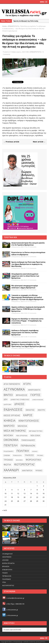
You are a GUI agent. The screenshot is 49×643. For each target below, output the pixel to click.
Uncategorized (7, 554)
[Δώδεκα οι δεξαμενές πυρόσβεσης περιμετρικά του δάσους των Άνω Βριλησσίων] (6, 334)
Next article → (39, 141)
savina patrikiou (40, 642)
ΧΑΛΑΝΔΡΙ (11, 470)
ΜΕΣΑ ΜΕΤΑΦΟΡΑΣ (15, 430)
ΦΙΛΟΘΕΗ (19, 460)
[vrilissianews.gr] (24, 12)
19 (18, 497)
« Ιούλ (4, 510)
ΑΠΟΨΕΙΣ (5, 560)
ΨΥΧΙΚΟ (39, 470)
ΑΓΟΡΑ (27, 383)
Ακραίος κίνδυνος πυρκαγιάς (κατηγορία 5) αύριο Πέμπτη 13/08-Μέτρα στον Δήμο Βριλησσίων (28, 309)
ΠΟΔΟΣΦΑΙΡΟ (8, 451)
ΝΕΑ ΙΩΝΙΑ (35, 435)
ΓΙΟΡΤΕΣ (35, 395)
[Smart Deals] (20, 169)
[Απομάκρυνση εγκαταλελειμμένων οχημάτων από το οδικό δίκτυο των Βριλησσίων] (6, 277)
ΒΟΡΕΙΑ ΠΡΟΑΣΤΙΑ (8, 563)
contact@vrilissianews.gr (15, 598)
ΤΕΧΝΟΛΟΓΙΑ (17, 455)
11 (12, 493)
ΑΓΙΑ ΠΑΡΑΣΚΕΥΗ (12, 384)
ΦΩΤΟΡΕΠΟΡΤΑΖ (24, 464)
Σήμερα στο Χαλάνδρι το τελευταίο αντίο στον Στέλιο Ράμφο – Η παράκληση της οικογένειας (27, 321)
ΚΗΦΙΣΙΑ (9, 420)
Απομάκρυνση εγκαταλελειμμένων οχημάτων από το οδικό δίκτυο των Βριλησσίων (25, 276)
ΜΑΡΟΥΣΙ (9, 426)
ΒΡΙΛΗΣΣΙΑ (5, 566)
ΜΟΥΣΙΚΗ (8, 435)
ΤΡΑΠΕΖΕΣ (29, 455)
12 (18, 493)
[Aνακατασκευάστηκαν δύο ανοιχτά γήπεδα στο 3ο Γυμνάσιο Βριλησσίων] (6, 246)
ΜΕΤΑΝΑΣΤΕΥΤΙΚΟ (35, 431)
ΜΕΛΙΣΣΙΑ (22, 425)
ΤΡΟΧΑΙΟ (8, 459)
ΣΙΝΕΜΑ (7, 455)
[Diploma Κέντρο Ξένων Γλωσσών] (20, 213)
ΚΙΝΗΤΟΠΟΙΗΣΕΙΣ (29, 420)
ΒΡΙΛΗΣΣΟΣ (21, 395)
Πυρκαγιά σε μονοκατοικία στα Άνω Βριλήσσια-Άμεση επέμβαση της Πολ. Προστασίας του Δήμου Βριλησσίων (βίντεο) (28, 344)
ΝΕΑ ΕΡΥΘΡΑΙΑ (21, 435)
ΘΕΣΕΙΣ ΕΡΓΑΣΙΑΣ (12, 415)
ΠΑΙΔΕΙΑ (5, 573)
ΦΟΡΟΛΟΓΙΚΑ (33, 459)
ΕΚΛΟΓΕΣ (30, 409)
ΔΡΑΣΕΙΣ (19, 404)
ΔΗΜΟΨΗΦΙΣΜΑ (37, 399)
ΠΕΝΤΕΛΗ (11, 445)
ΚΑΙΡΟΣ (27, 415)
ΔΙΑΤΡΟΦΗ (7, 404)
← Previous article (11, 141)
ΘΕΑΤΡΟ (41, 410)
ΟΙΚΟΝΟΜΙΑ (11, 440)
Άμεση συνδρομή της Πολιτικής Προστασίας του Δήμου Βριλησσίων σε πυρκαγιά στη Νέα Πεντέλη (28, 264)
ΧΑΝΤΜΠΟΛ (27, 470)
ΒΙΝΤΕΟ (8, 395)
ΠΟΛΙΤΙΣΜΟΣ (6, 579)
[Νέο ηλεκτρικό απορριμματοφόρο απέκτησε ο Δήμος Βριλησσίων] (6, 289)
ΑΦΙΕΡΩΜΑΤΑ (34, 390)
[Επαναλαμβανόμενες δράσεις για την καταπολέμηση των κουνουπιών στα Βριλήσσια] (6, 543)
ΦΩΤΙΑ (7, 464)
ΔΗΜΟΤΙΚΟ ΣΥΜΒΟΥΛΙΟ (20, 399)
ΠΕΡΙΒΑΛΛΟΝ (28, 445)
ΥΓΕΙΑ (4, 582)
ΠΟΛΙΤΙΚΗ (23, 451)
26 (18, 501)
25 (12, 501)
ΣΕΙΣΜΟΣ (34, 451)
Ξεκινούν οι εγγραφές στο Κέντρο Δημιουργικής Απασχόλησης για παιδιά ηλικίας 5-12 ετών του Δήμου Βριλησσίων (27, 297)
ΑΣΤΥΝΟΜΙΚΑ (14, 389)
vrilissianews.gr (12, 610)
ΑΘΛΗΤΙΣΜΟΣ (6, 557)
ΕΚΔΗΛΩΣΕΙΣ (13, 409)
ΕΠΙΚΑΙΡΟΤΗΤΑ (35, 52)
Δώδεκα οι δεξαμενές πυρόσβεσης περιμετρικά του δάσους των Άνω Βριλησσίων (25, 332)
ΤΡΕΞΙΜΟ (40, 455)
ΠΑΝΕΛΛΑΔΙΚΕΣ (28, 440)
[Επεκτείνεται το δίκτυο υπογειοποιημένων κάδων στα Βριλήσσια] (6, 256)
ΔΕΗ (5, 399)
